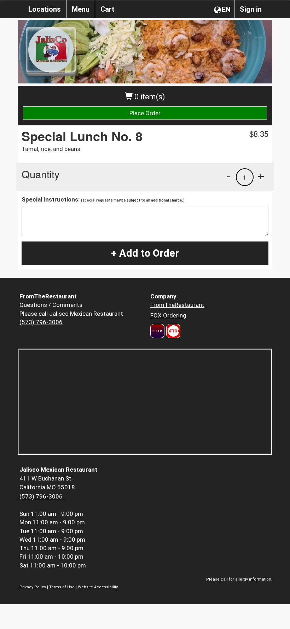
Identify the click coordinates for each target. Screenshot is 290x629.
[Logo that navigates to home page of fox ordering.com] (172, 331)
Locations (44, 9)
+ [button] (261, 176)
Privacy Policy (32, 587)
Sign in (251, 9)
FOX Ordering (168, 315)
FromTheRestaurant (177, 304)
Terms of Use (62, 587)
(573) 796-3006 (41, 322)
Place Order (145, 113)
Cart (107, 9)
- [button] (228, 176)
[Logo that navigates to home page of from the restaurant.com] (157, 331)
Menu (80, 9)
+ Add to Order (145, 253)
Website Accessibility (98, 587)
